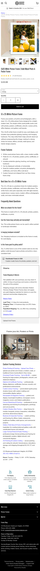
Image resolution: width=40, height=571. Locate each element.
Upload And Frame (9, 321)
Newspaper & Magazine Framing (13, 395)
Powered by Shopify (20, 567)
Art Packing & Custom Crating (12, 441)
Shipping (6, 268)
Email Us (17, 454)
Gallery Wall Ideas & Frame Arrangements (17, 425)
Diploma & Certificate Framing (12, 382)
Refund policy (29, 561)
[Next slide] (38, 61)
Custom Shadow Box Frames (12, 409)
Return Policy (7, 299)
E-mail (9, 311)
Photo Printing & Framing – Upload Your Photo (18, 368)
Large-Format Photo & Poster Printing (15, 432)
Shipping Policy (8, 314)
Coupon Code (30, 563)
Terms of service (9, 561)
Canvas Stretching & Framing (12, 402)
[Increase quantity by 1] (17, 100)
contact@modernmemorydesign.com (16, 530)
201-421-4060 (8, 454)
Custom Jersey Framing (10, 389)
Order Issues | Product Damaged (15, 563)
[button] (4, 61)
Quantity (3, 96)
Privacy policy (20, 561)
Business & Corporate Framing (12, 416)
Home (3, 13)
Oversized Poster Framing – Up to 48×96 (16, 375)
